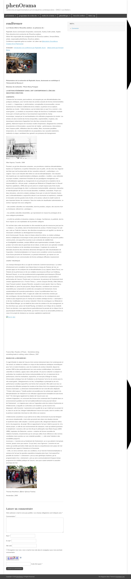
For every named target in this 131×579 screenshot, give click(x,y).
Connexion (75, 28)
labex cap (92, 16)
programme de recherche (28, 16)
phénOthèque (63, 16)
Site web (9, 545)
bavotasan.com (120, 576)
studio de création (48, 16)
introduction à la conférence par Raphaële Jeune (30, 48)
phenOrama (21, 5)
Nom (8, 536)
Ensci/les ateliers (79, 16)
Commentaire (11, 516)
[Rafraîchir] (21, 557)
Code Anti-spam (36, 564)
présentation (10, 16)
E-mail (8, 541)
